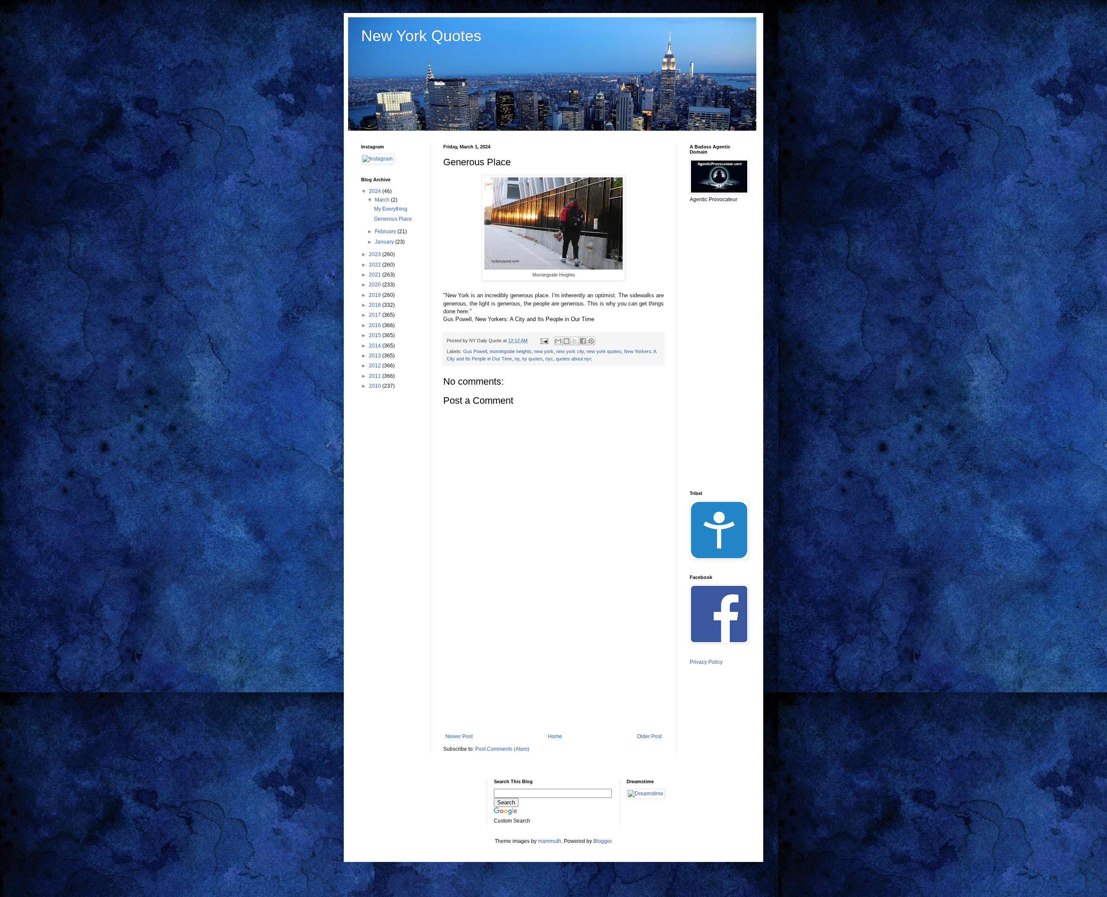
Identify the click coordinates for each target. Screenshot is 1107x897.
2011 (375, 376)
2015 (375, 335)
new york (544, 351)
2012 (375, 366)
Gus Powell (475, 351)
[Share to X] (574, 341)
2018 (375, 305)
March (383, 200)
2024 (375, 191)
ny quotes (532, 358)
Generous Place (393, 219)
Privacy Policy (706, 662)
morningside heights (510, 351)
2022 (375, 265)
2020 (375, 285)
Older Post (649, 736)
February (386, 231)
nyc (549, 358)
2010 (375, 386)
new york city (570, 351)
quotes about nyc (574, 358)
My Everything (390, 209)
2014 (375, 346)
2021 (375, 275)
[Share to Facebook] (583, 341)
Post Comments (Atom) (502, 749)
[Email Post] (544, 340)
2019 (375, 295)
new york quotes (603, 351)
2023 (375, 254)
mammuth (549, 841)
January (385, 242)
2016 (375, 325)
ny (517, 358)
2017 (375, 315)
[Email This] (558, 341)
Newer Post (459, 736)
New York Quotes (421, 36)
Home (555, 736)
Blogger (602, 841)
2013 (375, 356)
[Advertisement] (553, 662)
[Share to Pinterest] (591, 341)
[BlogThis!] (566, 341)
